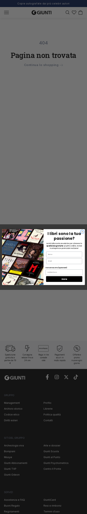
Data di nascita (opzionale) (56, 268)
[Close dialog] (82, 232)
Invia (64, 278)
